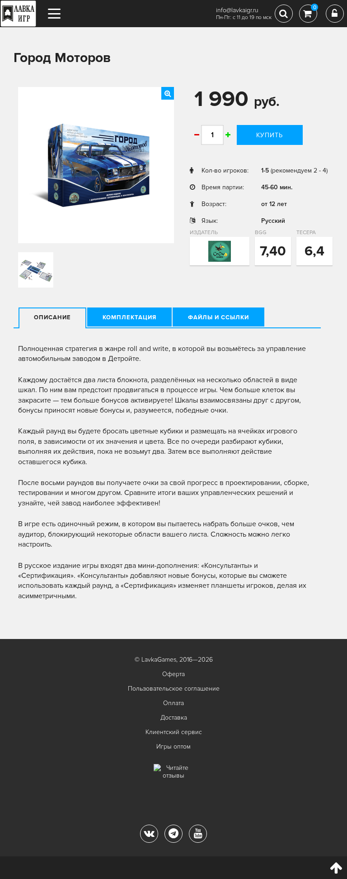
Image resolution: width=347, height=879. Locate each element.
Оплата (173, 703)
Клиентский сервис (173, 732)
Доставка (173, 717)
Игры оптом (173, 746)
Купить (269, 135)
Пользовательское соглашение (174, 688)
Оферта (173, 674)
